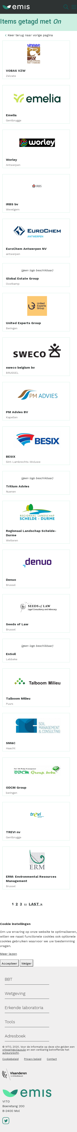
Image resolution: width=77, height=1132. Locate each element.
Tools (10, 1021)
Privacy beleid (32, 1059)
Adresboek (15, 1035)
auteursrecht (10, 1052)
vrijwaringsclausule (14, 1049)
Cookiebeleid (10, 1059)
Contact (52, 1059)
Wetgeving (15, 993)
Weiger (26, 963)
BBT (8, 979)
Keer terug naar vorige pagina (30, 35)
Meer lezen (8, 954)
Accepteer (9, 963)
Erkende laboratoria (24, 1007)
